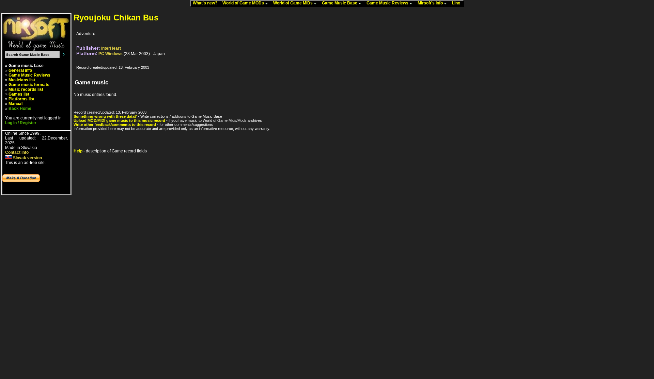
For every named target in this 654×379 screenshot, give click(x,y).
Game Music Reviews (388, 3)
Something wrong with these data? (105, 116)
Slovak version (27, 157)
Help (78, 151)
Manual (15, 103)
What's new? (206, 3)
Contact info (17, 152)
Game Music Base (340, 3)
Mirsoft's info (431, 3)
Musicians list (22, 80)
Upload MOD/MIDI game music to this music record (119, 120)
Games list (19, 94)
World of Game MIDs (293, 3)
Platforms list (21, 99)
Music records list (26, 89)
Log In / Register (20, 122)
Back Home (20, 108)
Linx (457, 3)
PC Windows (110, 53)
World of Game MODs (243, 3)
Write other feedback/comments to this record (115, 124)
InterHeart (111, 48)
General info (20, 70)
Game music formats (29, 84)
